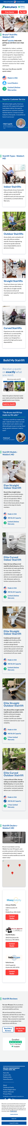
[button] (20, 865)
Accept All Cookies (14, 1123)
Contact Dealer (12, 917)
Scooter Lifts (7, 1075)
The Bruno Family (8, 1087)
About (5, 1085)
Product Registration (9, 1089)
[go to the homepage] (9, 7)
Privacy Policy (7, 1094)
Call (24, 12)
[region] (14, 1112)
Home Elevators (8, 1079)
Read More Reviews (8, 1030)
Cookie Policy (13, 1111)
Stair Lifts (6, 1073)
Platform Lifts (7, 1077)
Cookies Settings (14, 1114)
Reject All (14, 1118)
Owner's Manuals (8, 1092)
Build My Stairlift (9, 404)
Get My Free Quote (20, 1030)
